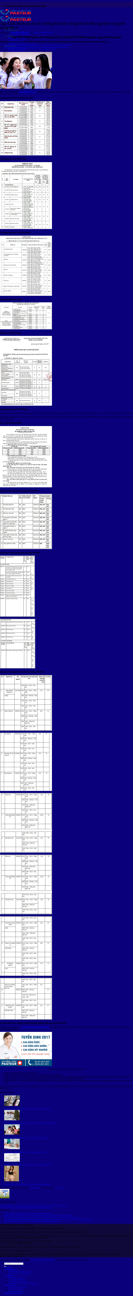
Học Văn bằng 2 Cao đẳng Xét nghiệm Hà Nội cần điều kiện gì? (26, 1208)
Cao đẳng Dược (11, 30)
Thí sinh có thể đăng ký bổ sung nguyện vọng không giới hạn (30, 49)
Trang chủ (8, 1268)
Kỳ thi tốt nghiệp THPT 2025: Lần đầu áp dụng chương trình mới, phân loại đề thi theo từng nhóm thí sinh (48, 1219)
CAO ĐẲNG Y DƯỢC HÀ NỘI (42, 1260)
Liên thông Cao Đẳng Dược (19, 1272)
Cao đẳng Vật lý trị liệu (17, 1281)
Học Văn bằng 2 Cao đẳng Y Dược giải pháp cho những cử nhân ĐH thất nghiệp (33, 1206)
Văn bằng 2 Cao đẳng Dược (19, 34)
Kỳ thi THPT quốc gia (17, 1287)
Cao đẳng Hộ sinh (15, 40)
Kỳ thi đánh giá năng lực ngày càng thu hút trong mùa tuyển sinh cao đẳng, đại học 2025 (41, 1217)
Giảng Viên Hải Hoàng (42, 33)
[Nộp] (5, 1266)
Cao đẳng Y (9, 36)
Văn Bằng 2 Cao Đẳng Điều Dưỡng (22, 44)
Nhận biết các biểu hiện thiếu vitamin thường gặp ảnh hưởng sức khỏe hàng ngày (38, 1215)
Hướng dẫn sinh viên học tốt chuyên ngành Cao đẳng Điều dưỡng (32, 1221)
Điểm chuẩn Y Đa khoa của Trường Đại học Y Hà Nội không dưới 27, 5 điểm (35, 47)
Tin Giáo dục (3, 18)
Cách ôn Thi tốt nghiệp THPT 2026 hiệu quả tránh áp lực (27, 1213)
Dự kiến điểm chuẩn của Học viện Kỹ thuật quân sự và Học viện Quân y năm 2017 (38, 45)
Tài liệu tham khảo (16, 1291)
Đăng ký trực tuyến (13, 1293)
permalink (59, 1188)
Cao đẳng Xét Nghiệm (17, 1278)
